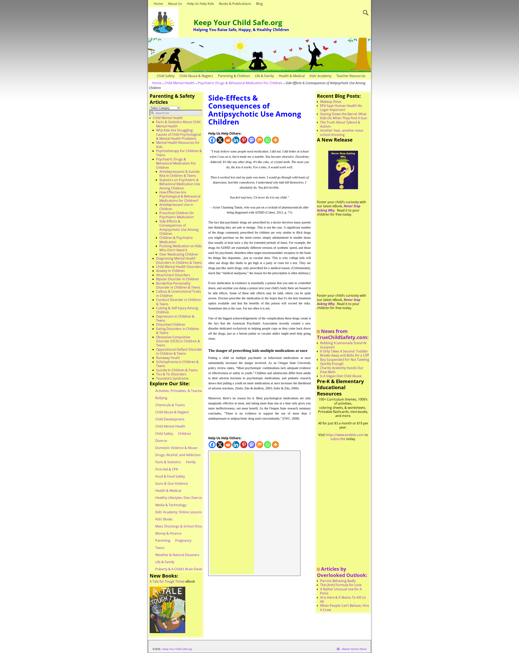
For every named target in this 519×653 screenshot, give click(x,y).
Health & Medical (292, 76)
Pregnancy (183, 540)
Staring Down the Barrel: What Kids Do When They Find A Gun (343, 116)
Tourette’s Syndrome (172, 378)
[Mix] (259, 140)
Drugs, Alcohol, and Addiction (178, 455)
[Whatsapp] (267, 140)
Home (158, 3)
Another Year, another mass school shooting (341, 132)
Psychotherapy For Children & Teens (179, 153)
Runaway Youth (168, 357)
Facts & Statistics (168, 462)
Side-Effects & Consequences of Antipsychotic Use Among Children (178, 227)
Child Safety (166, 76)
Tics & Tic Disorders (171, 374)
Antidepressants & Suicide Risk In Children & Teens (179, 173)
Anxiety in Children (170, 271)
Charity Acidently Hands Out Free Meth (341, 370)
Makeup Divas (330, 101)
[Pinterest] (243, 140)
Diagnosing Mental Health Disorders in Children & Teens (179, 260)
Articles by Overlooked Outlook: (342, 571)
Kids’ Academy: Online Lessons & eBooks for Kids (192, 512)
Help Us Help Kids (200, 3)
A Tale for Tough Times (167, 581)
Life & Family (264, 76)
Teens (159, 548)
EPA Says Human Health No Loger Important (341, 107)
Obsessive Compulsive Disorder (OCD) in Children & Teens (178, 341)
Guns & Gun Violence (171, 483)
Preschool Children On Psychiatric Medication (176, 215)
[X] (220, 140)
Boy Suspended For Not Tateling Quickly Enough (344, 361)
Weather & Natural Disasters (177, 555)
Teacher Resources (351, 76)
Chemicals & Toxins (170, 405)
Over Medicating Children (178, 254)
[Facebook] (212, 140)
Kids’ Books (164, 519)
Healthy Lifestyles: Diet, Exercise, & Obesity (187, 497)
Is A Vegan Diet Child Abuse (341, 376)
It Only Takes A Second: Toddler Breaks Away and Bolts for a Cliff (344, 353)
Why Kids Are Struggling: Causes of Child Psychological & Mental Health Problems (178, 134)
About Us (175, 3)
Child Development (169, 419)
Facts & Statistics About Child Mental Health (178, 124)
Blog (259, 3)
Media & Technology (170, 505)
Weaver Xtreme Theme (354, 649)
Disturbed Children (170, 324)
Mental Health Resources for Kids (178, 144)
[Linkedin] (235, 140)
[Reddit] (228, 140)
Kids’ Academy (320, 76)
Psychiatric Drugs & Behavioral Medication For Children (240, 83)
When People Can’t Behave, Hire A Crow (344, 607)
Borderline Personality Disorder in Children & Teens (178, 285)
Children (184, 433)
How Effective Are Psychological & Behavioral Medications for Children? (179, 196)
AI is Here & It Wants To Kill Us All (343, 599)
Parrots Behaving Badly (338, 581)
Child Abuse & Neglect (196, 76)
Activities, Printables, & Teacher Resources (187, 391)
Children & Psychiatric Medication (176, 239)
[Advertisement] (232, 513)
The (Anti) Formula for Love (340, 585)
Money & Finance (168, 533)
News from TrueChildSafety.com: (343, 334)
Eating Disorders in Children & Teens (177, 330)
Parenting (162, 540)
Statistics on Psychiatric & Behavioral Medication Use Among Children (179, 184)
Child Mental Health (180, 83)
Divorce (161, 440)
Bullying (161, 398)
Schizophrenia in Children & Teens (177, 364)
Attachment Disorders (173, 275)
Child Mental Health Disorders (179, 266)
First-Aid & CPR (166, 469)
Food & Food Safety (170, 476)
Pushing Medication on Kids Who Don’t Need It (180, 248)
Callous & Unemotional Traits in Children (178, 293)
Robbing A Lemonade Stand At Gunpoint (343, 345)
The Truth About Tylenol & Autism (340, 124)
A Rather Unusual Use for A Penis (341, 591)
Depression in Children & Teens (175, 318)
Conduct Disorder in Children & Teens (178, 302)
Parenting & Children (234, 76)
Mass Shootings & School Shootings (182, 526)
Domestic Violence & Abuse (176, 448)
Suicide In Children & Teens (177, 370)
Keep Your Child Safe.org (238, 22)
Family (191, 462)
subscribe (337, 439)
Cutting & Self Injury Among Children (177, 310)
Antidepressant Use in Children (176, 206)
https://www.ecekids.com (345, 435)
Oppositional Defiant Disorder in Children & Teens (179, 351)
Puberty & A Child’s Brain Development (185, 569)
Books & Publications (235, 3)
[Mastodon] (251, 140)
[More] (275, 140)
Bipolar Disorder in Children (177, 279)
